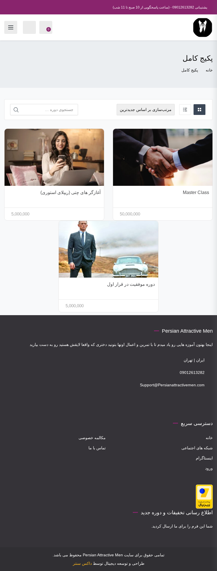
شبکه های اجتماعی (197, 448)
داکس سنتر (82, 563)
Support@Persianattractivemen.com (172, 385)
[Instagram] (207, 408)
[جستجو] (16, 110)
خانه (209, 70)
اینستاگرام (204, 458)
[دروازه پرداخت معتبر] (204, 496)
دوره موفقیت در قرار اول (131, 284)
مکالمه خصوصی (92, 437)
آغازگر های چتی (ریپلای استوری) (70, 192)
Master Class (196, 192)
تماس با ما (97, 448)
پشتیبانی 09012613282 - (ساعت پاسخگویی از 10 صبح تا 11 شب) (160, 7)
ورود (209, 468)
